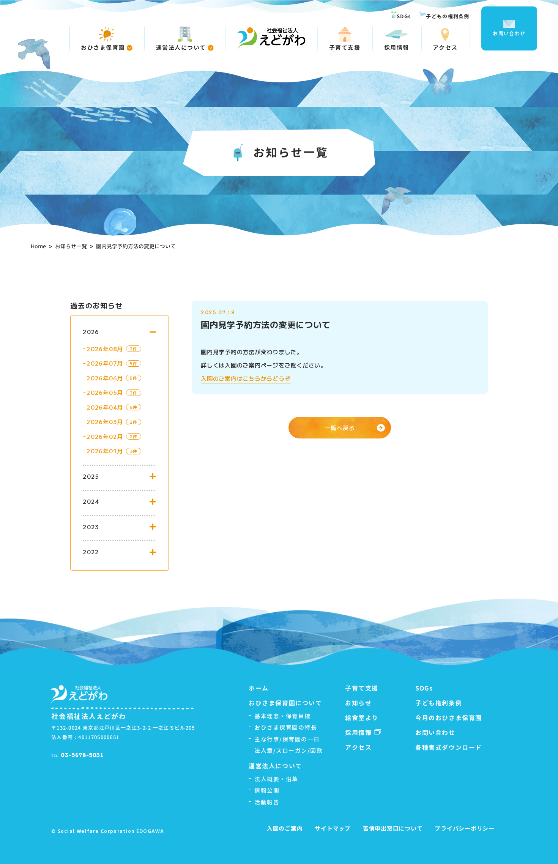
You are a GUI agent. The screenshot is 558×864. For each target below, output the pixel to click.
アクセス (445, 47)
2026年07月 (105, 363)
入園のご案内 (285, 828)
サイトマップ (333, 828)
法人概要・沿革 (276, 779)
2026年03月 (105, 422)
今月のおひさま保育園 (448, 718)
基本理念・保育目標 (282, 716)
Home (38, 246)
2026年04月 (105, 407)
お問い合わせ (509, 33)
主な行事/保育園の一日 (287, 739)
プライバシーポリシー (465, 828)
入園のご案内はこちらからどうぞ (245, 378)
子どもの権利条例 (447, 16)
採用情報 (396, 47)
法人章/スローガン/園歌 (288, 751)
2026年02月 (105, 436)
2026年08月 (105, 349)
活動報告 (266, 802)
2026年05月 (105, 392)
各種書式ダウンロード (448, 747)
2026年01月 (105, 451)
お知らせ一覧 (71, 246)
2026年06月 (105, 378)
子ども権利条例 (438, 703)
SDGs (404, 16)
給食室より (361, 718)
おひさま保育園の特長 (285, 728)
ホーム (259, 688)
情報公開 (266, 791)
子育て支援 (345, 47)
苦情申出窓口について (393, 828)
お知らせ (358, 703)
